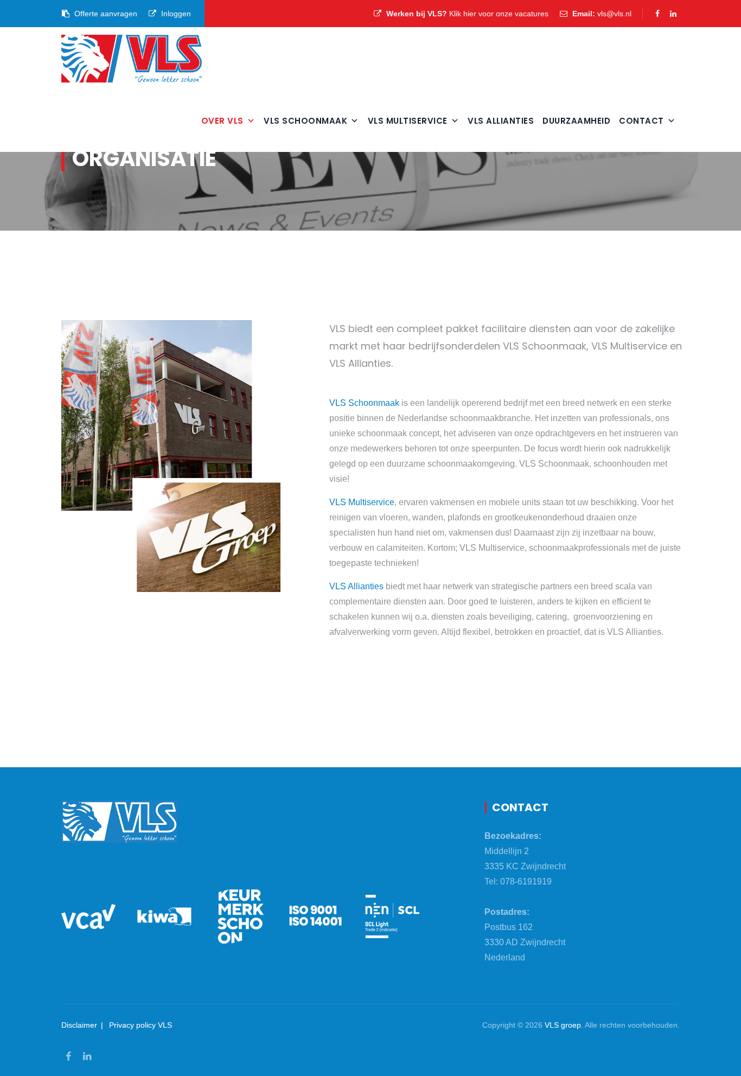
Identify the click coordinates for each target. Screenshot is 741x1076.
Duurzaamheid (576, 120)
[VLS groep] (131, 58)
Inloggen (175, 13)
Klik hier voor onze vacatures (498, 13)
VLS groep (563, 1025)
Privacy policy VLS (140, 1025)
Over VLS (222, 120)
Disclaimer (79, 1025)
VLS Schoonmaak (305, 120)
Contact (641, 120)
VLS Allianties (501, 120)
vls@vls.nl (614, 13)
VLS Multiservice (408, 120)
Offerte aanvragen (104, 13)
